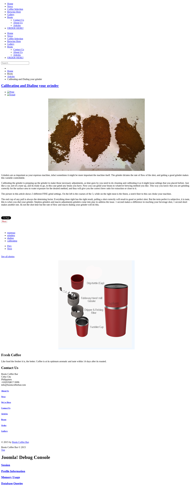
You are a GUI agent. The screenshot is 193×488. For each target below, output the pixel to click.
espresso (11, 232)
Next (9, 248)
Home (10, 71)
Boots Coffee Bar (20, 442)
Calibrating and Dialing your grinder (30, 86)
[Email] (11, 94)
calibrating (12, 241)
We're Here (6, 402)
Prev (9, 246)
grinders (11, 235)
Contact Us (5, 408)
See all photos (7, 256)
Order (3, 425)
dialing (10, 238)
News (3, 396)
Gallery (4, 431)
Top (3, 450)
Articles (11, 76)
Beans (3, 419)
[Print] (10, 92)
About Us (5, 391)
